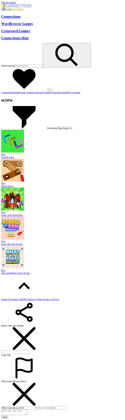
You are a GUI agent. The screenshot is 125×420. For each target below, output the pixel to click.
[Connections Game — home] (16, 10)
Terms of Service (51, 299)
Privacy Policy (36, 299)
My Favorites (73, 92)
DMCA (25, 299)
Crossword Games (15, 31)
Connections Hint (15, 38)
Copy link (6, 355)
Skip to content (8, 2)
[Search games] (67, 55)
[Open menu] (52, 90)
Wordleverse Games (17, 24)
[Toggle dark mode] (49, 89)
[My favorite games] (24, 89)
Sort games (52, 128)
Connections (10, 16)
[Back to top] (24, 296)
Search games (7, 65)
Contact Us (16, 299)
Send (4, 417)
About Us (6, 299)
